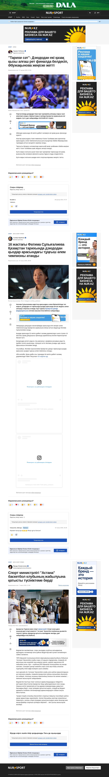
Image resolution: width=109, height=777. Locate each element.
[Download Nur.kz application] (54, 5)
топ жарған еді (42, 356)
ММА (23, 17)
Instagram (62, 222)
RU (90, 12)
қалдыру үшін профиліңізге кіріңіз (47, 194)
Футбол (18, 17)
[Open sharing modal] (10, 128)
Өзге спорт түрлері (46, 17)
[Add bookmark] (10, 134)
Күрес (38, 17)
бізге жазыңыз (36, 165)
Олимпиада (56, 17)
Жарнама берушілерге (92, 767)
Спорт (10, 17)
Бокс (27, 17)
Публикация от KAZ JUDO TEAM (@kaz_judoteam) (39, 409)
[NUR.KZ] (54, 13)
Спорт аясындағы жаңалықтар (70, 17)
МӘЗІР (14, 12)
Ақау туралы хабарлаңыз (74, 767)
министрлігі (42, 629)
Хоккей (33, 17)
